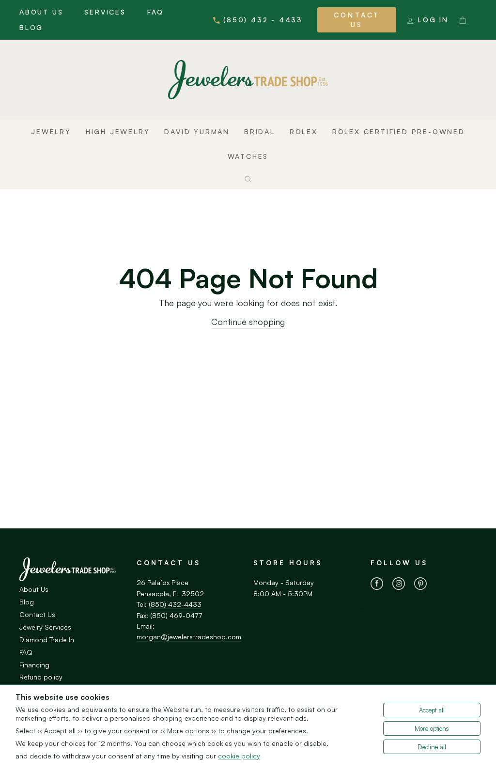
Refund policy (40, 677)
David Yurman (197, 131)
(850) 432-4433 (175, 604)
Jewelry (51, 131)
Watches (248, 156)
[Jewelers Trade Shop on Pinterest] (420, 585)
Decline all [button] (432, 747)
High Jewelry (118, 131)
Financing (34, 665)
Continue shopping (248, 321)
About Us (41, 12)
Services (104, 12)
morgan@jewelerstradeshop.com (189, 637)
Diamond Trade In (46, 639)
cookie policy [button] (239, 756)
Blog (31, 27)
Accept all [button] (432, 710)
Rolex (304, 131)
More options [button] (432, 728)
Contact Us (357, 20)
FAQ (155, 12)
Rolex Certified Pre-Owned (398, 131)
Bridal (259, 131)
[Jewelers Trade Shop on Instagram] (398, 585)
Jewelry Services (45, 627)
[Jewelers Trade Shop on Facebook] (377, 585)
